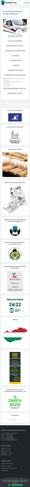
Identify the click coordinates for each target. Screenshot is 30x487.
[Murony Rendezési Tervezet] (15, 199)
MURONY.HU (23, 478)
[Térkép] (15, 334)
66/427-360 (9, 435)
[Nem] (28, 482)
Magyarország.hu (6, 466)
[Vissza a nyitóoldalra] (9, 2)
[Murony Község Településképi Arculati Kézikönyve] (15, 230)
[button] (26, 2)
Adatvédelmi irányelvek (17, 484)
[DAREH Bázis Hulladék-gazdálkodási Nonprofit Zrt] (15, 402)
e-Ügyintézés (5, 470)
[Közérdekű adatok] (15, 164)
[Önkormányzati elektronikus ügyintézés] (15, 281)
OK (9, 484)
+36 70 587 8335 (9, 438)
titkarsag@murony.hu (12, 439)
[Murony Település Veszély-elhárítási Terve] (15, 254)
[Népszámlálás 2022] (15, 305)
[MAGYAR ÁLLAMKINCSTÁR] (15, 368)
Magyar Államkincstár (7, 463)
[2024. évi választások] (15, 117)
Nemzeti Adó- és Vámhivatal (9, 468)
